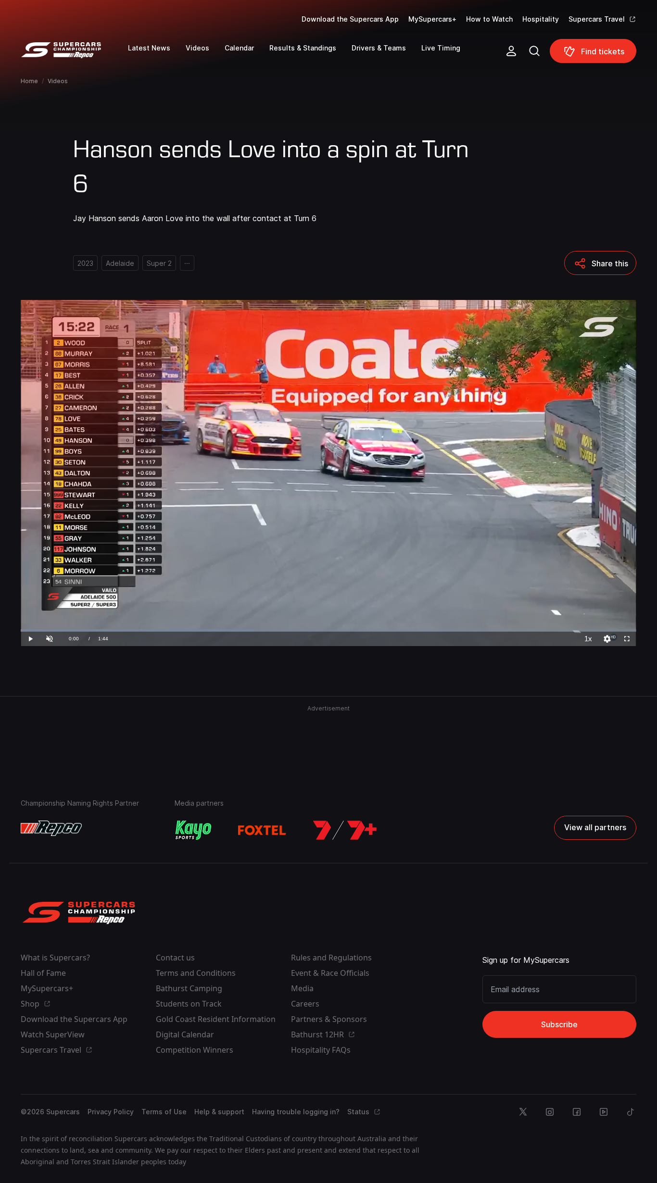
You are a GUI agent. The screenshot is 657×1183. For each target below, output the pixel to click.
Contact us (175, 957)
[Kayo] (193, 830)
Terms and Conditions (196, 973)
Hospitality (540, 19)
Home (29, 81)
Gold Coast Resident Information (216, 1019)
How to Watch (489, 19)
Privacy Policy (111, 1112)
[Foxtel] (262, 830)
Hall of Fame (43, 973)
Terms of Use (164, 1112)
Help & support (219, 1112)
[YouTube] (603, 1112)
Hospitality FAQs (321, 1050)
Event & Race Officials (330, 973)
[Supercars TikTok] (630, 1112)
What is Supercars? (55, 957)
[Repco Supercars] (74, 54)
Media (302, 988)
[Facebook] (576, 1112)
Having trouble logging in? (296, 1112)
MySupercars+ (432, 19)
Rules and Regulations (331, 957)
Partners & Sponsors (329, 1019)
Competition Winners (194, 1050)
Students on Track (189, 1003)
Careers (305, 1003)
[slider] (328, 630)
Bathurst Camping (189, 988)
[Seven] (345, 830)
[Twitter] (523, 1112)
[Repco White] (51, 828)
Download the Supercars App (350, 19)
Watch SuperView (53, 1034)
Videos (58, 81)
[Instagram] (550, 1112)
